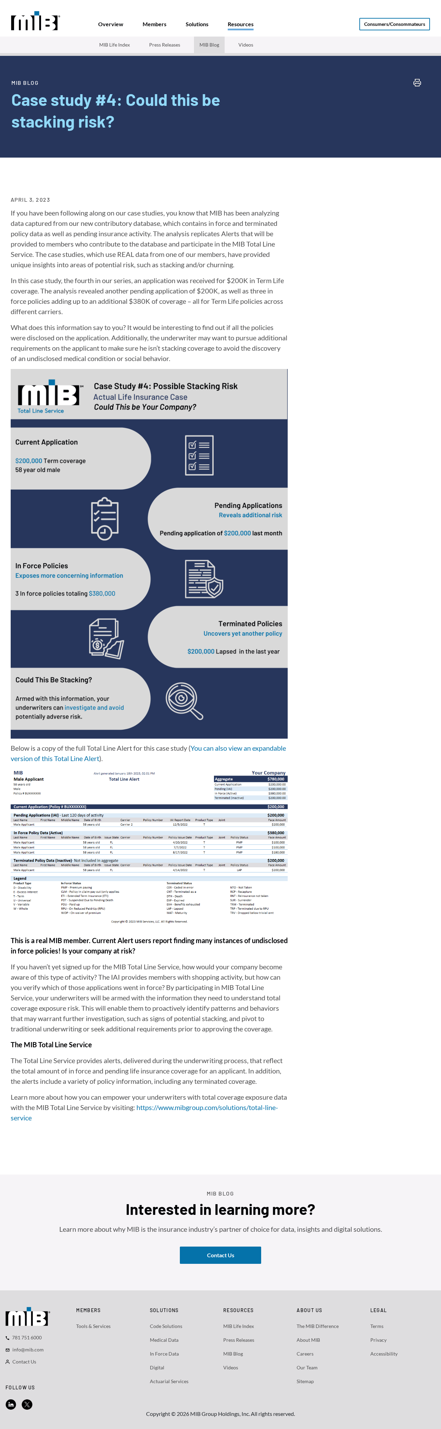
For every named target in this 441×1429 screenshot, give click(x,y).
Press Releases (164, 45)
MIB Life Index (114, 45)
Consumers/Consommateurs (394, 24)
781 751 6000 (27, 1337)
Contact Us (24, 1362)
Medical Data (164, 1340)
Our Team (307, 1367)
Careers (305, 1354)
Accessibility (384, 1354)
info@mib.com (28, 1349)
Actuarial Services (169, 1381)
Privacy (378, 1340)
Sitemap (305, 1381)
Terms (376, 1326)
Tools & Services (93, 1326)
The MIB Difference (318, 1326)
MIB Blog (209, 45)
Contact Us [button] (220, 1255)
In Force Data (164, 1354)
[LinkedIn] (11, 1403)
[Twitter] (27, 1403)
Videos (245, 45)
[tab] (111, 24)
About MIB (308, 1340)
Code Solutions (166, 1326)
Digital (157, 1367)
